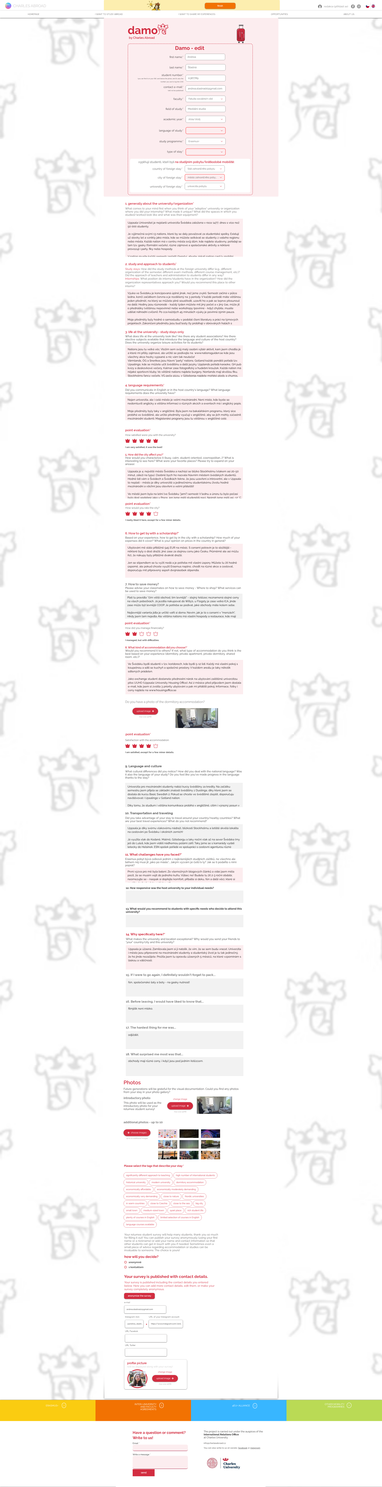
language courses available (140, 1224)
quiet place (175, 1210)
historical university (136, 1182)
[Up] (64, 1405)
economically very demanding (141, 1196)
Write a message (141, 1454)
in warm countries (135, 1203)
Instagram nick (132, 1317)
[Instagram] (359, 6)
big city (199, 1203)
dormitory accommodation (190, 1182)
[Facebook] (353, 6)
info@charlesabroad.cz (215, 1443)
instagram (255, 1448)
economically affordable (138, 1189)
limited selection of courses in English (179, 1217)
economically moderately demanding (176, 1189)
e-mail (127, 1302)
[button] (108, 14)
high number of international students (195, 1175)
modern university (161, 1182)
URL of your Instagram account (164, 1317)
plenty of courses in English (140, 1217)
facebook (242, 1448)
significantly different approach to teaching (148, 1175)
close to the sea (181, 1203)
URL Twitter (130, 1345)
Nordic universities (194, 1196)
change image (180, 1099)
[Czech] (367, 6)
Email (135, 1443)
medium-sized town (153, 1210)
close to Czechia (158, 1203)
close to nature (171, 1196)
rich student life (195, 1210)
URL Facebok (131, 1331)
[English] (373, 6)
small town (131, 1210)
